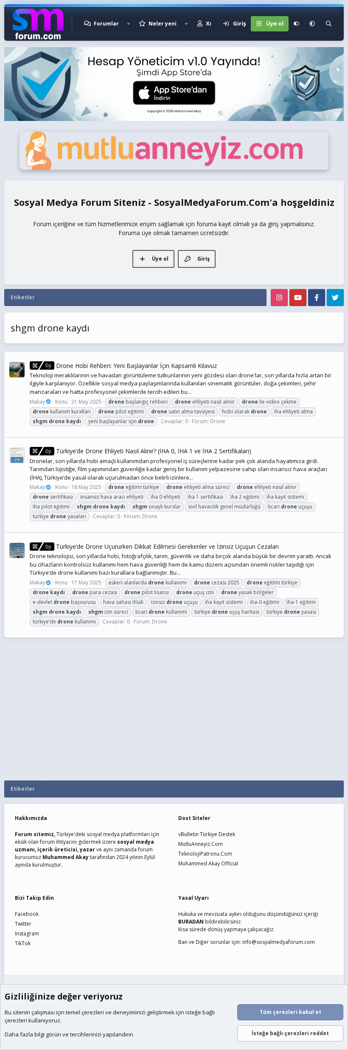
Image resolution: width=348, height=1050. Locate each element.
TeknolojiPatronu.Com (205, 853)
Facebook (27, 914)
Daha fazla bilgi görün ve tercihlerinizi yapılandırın (69, 1034)
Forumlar (106, 23)
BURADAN (191, 921)
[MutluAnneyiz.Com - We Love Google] (174, 167)
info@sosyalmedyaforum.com (278, 942)
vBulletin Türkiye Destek (206, 834)
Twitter (23, 923)
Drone (217, 421)
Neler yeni (163, 23)
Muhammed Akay (65, 857)
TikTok (23, 943)
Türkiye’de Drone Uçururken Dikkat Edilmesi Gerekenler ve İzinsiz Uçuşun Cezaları (162, 546)
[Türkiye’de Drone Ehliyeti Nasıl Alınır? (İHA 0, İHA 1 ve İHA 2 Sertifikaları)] (17, 455)
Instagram (27, 933)
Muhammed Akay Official (208, 863)
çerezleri (92, 1012)
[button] (128, 23)
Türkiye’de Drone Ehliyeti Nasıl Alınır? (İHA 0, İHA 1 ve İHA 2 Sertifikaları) (148, 451)
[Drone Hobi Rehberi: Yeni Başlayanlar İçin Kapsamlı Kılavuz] (17, 369)
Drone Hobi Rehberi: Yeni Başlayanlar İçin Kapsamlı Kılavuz (131, 366)
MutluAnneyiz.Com (200, 844)
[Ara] (328, 23)
